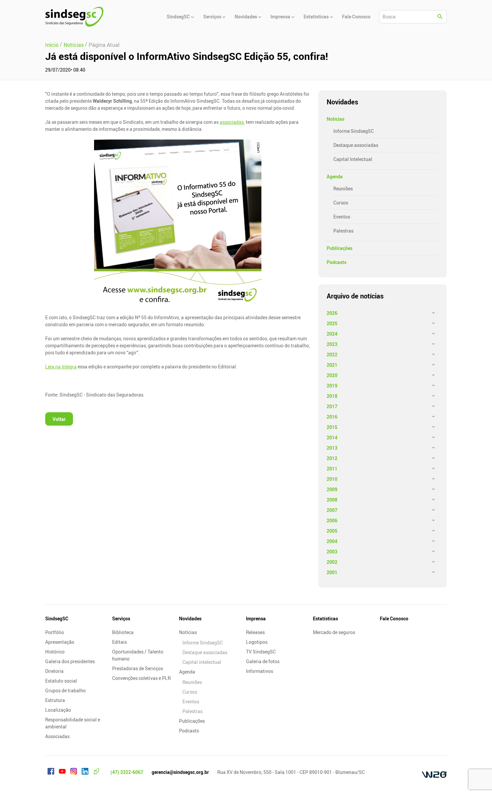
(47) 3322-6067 (126, 772)
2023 (332, 344)
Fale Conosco (394, 618)
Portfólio (54, 632)
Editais (119, 642)
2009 (332, 489)
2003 (332, 551)
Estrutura (55, 700)
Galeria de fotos (262, 661)
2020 (332, 375)
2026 (332, 313)
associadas (232, 122)
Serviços (121, 618)
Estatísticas (325, 618)
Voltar (59, 419)
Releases (255, 632)
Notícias (335, 119)
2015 (332, 427)
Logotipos (256, 642)
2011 (332, 468)
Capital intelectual (201, 662)
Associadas (57, 736)
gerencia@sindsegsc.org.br (180, 772)
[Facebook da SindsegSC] (51, 772)
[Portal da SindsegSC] (96, 772)
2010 (332, 479)
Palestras (343, 231)
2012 (332, 458)
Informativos (259, 671)
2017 (332, 406)
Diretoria (54, 671)
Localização (58, 710)
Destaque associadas (355, 145)
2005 (332, 531)
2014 (332, 437)
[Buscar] (440, 16)
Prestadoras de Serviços (137, 668)
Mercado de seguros (334, 632)
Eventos (341, 216)
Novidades (190, 618)
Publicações (339, 248)
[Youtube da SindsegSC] (62, 772)
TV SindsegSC (261, 651)
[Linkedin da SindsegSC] (85, 772)
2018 (332, 396)
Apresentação (59, 642)
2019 (332, 385)
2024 (332, 334)
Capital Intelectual (352, 159)
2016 (332, 417)
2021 (332, 365)
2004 (332, 541)
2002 (332, 562)
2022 (332, 354)
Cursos (340, 202)
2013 (332, 448)
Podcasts (336, 262)
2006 (332, 520)
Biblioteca (123, 632)
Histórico (55, 651)
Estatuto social (61, 681)
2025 (332, 323)
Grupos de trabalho (65, 690)
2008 (332, 500)
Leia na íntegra (61, 366)
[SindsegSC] (74, 17)
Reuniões (343, 188)
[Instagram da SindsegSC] (73, 772)
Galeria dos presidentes (70, 661)
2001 (332, 572)
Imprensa (256, 618)
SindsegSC (56, 618)
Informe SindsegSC (353, 131)
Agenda (335, 176)
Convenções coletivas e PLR (141, 678)
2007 (332, 510)
